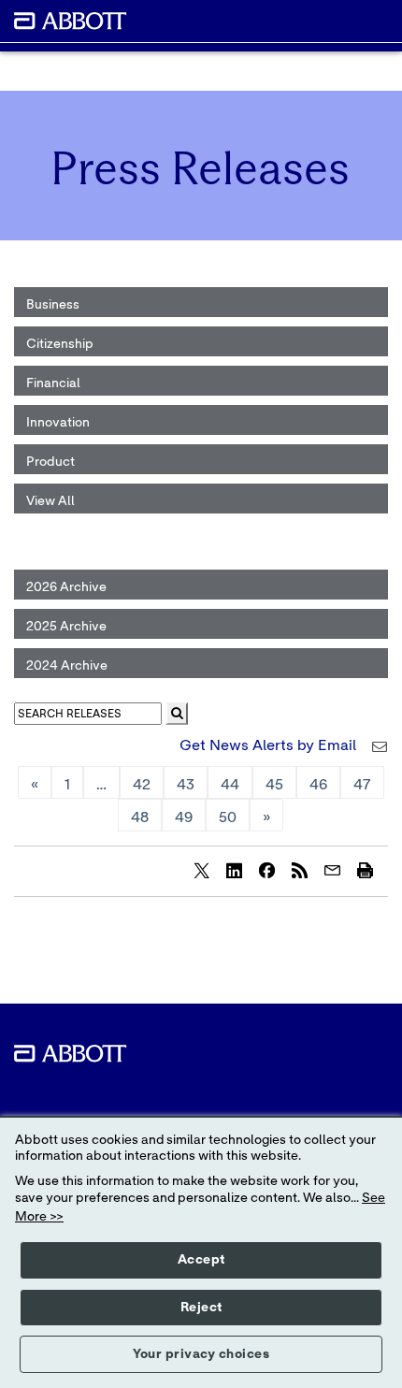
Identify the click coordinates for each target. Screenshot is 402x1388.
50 (228, 817)
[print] (365, 870)
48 (140, 817)
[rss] (299, 870)
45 (274, 784)
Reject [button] (201, 1307)
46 (318, 784)
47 (362, 784)
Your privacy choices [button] (201, 1354)
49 (184, 817)
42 (142, 784)
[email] (332, 870)
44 (230, 784)
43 (185, 784)
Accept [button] (201, 1259)
